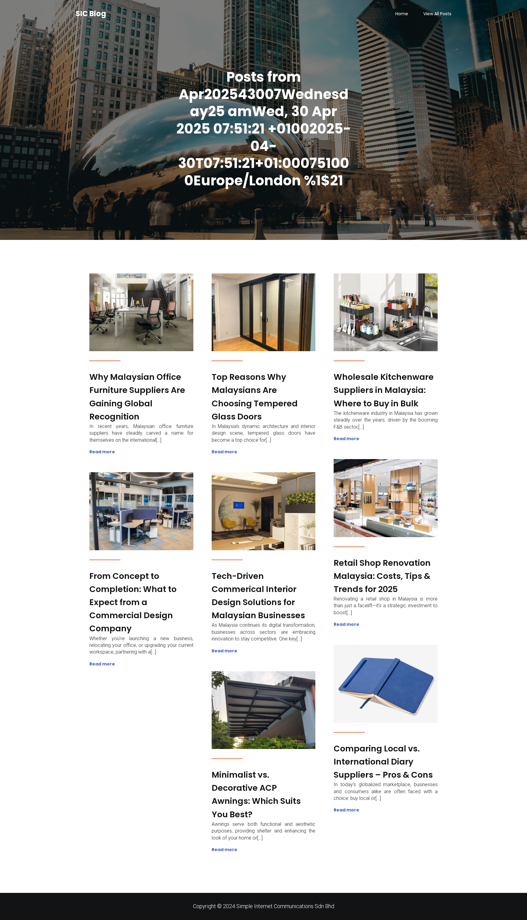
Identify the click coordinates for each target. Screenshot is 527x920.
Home (401, 14)
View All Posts (437, 14)
